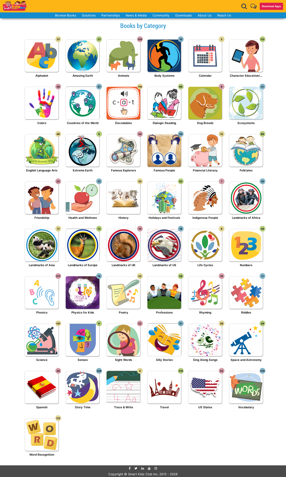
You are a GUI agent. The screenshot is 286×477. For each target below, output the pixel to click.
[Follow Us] (253, 6)
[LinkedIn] (142, 468)
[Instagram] (156, 468)
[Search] (244, 6)
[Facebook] (130, 468)
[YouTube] (149, 468)
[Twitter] (135, 468)
